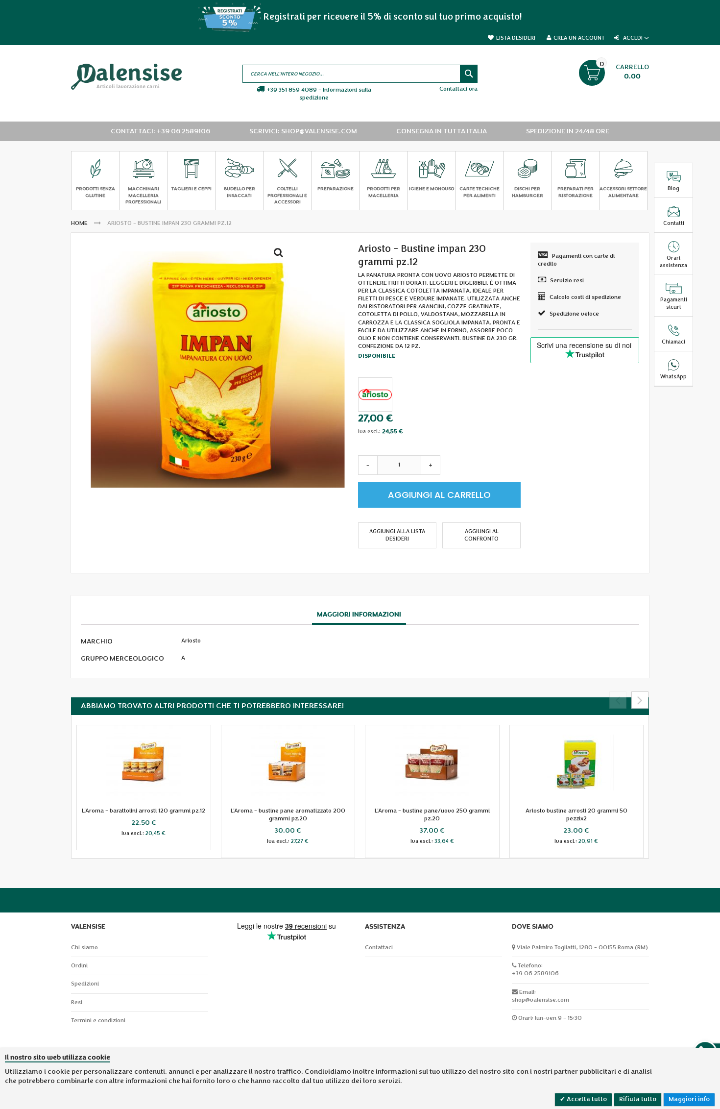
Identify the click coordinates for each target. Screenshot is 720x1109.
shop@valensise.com (540, 1000)
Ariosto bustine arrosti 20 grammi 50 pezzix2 (576, 814)
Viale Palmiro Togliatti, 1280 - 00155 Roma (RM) (582, 947)
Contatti (673, 223)
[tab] (359, 615)
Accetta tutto (586, 1099)
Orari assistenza (673, 262)
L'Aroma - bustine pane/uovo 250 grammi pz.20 (432, 814)
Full (281, 254)
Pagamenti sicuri (673, 303)
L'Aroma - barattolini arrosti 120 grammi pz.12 (143, 810)
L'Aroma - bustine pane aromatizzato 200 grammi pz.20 (288, 814)
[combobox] (360, 73)
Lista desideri (515, 38)
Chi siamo (84, 947)
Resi (76, 1002)
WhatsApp (673, 376)
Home (79, 223)
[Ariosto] (375, 394)
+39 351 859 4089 (291, 90)
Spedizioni (85, 983)
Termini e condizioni (98, 1020)
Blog (673, 188)
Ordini (79, 965)
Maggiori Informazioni (359, 614)
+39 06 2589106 (535, 973)
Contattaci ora (458, 89)
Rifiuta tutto (637, 1099)
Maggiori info (689, 1099)
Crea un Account (578, 38)
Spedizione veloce (574, 314)
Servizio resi (567, 280)
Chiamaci (673, 342)
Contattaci (379, 947)
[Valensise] (126, 77)
